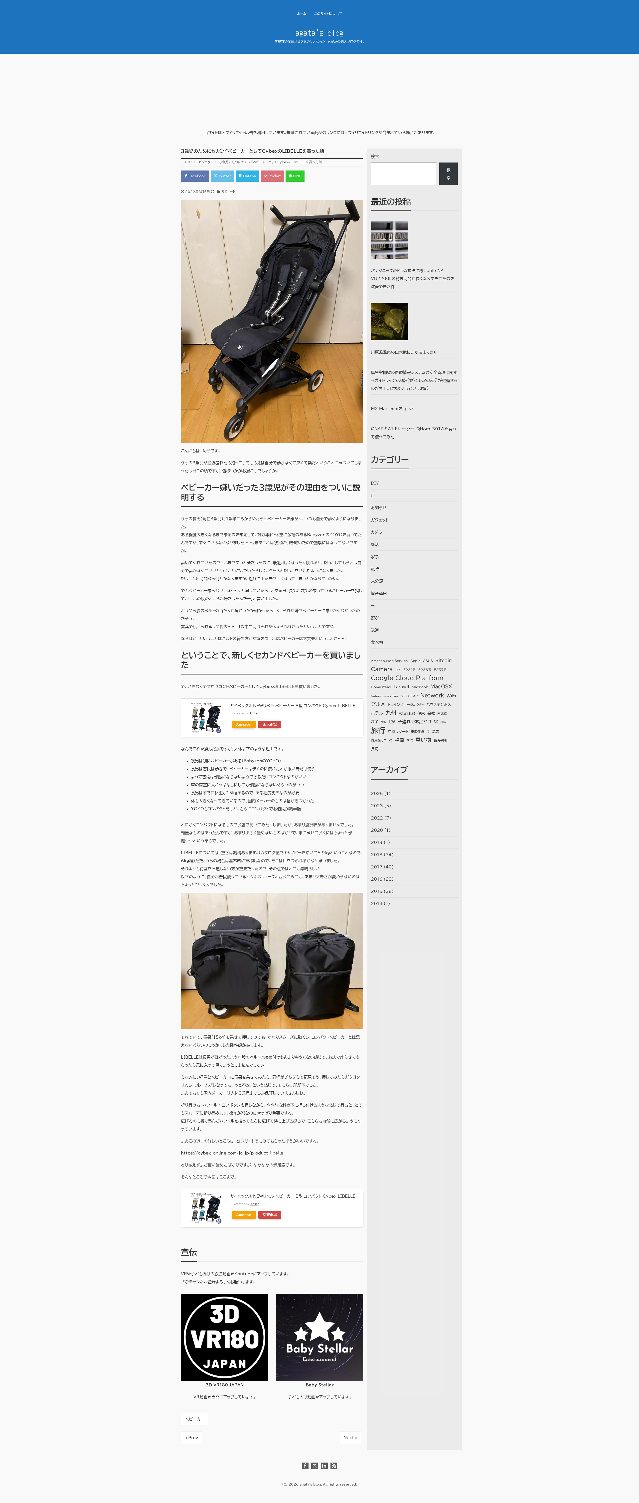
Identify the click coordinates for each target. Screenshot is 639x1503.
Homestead (381, 687)
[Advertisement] (319, 91)
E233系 (424, 669)
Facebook (196, 176)
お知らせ (379, 508)
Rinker (254, 713)
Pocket (274, 176)
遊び (375, 618)
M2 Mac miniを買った (392, 409)
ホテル (377, 713)
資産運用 (379, 593)
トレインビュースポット (406, 704)
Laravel (401, 687)
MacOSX (441, 686)
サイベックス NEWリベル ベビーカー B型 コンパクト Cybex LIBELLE (292, 706)
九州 (391, 712)
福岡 (399, 740)
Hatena (249, 176)
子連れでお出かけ (415, 721)
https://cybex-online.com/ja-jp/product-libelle (232, 1153)
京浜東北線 (407, 713)
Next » (350, 1438)
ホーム (301, 13)
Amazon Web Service (389, 661)
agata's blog (319, 32)
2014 (376, 904)
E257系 (440, 669)
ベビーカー (194, 1419)
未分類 (377, 581)
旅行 (375, 569)
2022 (377, 818)
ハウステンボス (438, 704)
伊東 (421, 713)
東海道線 (417, 731)
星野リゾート (398, 731)
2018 (376, 855)
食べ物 (377, 642)
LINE (296, 176)
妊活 (375, 544)
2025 (377, 794)
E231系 (409, 669)
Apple (415, 661)
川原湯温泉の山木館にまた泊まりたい (404, 352)
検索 (375, 157)
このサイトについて (328, 13)
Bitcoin (443, 660)
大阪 (383, 722)
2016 (376, 879)
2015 (376, 891)
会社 (431, 713)
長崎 (374, 749)
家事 (375, 557)
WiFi (451, 695)
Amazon (243, 724)
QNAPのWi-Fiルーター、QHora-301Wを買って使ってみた (413, 433)
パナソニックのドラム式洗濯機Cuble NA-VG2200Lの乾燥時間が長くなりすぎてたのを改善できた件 (412, 279)
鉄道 (375, 630)
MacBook (420, 687)
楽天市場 (270, 724)
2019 (376, 842)
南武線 (442, 713)
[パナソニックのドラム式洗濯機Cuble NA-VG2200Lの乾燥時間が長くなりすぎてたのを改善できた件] (389, 240)
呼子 (374, 722)
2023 (377, 806)
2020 (377, 830)
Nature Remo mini (384, 696)
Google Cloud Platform (407, 678)
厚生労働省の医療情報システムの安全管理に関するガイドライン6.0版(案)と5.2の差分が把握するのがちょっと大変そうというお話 (414, 380)
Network (432, 695)
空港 (409, 740)
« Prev (191, 1438)
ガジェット (228, 191)
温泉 (436, 731)
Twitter (224, 176)
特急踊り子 (379, 740)
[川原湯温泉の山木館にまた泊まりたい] (389, 321)
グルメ (378, 704)
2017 (376, 867)
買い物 (423, 740)
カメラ (376, 532)
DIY (375, 483)
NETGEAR (409, 696)
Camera (382, 669)
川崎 (443, 722)
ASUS (428, 661)
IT (373, 496)
